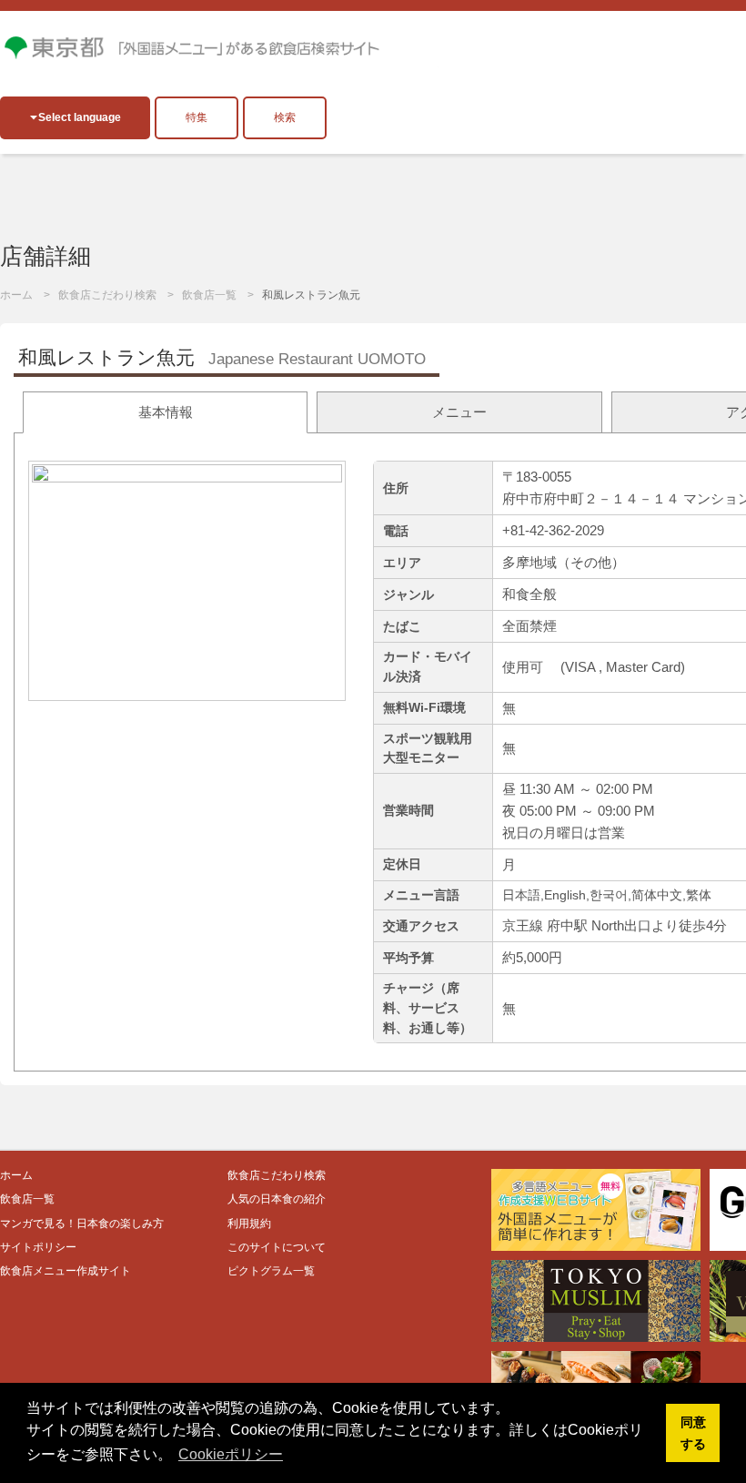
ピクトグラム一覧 (271, 1271)
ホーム (16, 295)
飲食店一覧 (209, 295)
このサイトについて (276, 1247)
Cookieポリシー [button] (230, 1454)
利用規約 (249, 1223)
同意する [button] (693, 1433)
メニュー (459, 412)
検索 (285, 117)
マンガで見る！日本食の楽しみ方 (82, 1223)
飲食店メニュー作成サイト (65, 1271)
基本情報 (165, 412)
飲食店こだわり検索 (107, 295)
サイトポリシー (38, 1247)
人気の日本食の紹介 (276, 1199)
